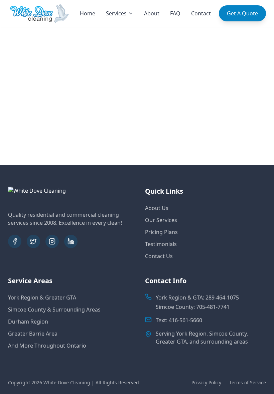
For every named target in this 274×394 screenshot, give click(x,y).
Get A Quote (242, 13)
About (151, 13)
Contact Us (159, 256)
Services (116, 13)
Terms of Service (247, 382)
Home (87, 13)
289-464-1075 (222, 297)
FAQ (175, 13)
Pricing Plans (161, 232)
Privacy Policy (206, 382)
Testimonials (161, 244)
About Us (156, 208)
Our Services (161, 220)
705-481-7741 (213, 307)
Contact (201, 13)
